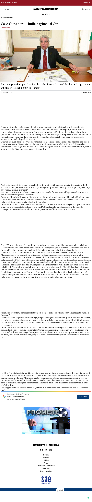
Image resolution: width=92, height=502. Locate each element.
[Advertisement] (18, 111)
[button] (46, 420)
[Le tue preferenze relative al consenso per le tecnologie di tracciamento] (88, 498)
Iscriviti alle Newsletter (8, 3)
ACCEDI (87, 9)
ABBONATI (86, 3)
